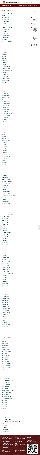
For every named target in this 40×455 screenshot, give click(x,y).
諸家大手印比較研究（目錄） (7, 5)
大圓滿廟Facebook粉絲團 (31, 441)
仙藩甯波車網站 (30, 440)
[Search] (37, 2)
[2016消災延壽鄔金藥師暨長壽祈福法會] (1, 227)
